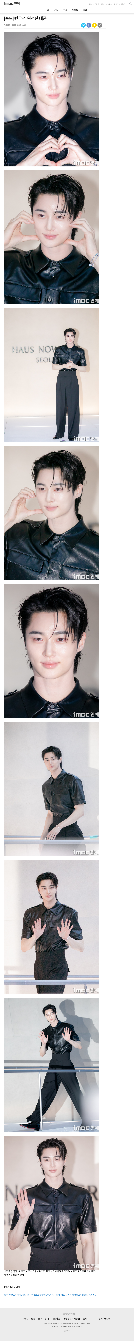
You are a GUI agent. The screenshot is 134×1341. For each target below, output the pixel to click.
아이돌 (75, 10)
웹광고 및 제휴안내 (40, 1319)
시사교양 (109, 4)
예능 (102, 4)
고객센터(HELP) (102, 1319)
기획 (56, 10)
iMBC (90, 4)
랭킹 (85, 10)
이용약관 (56, 1319)
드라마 (97, 4)
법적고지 (87, 1319)
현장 (65, 10)
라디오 (116, 4)
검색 (130, 3)
